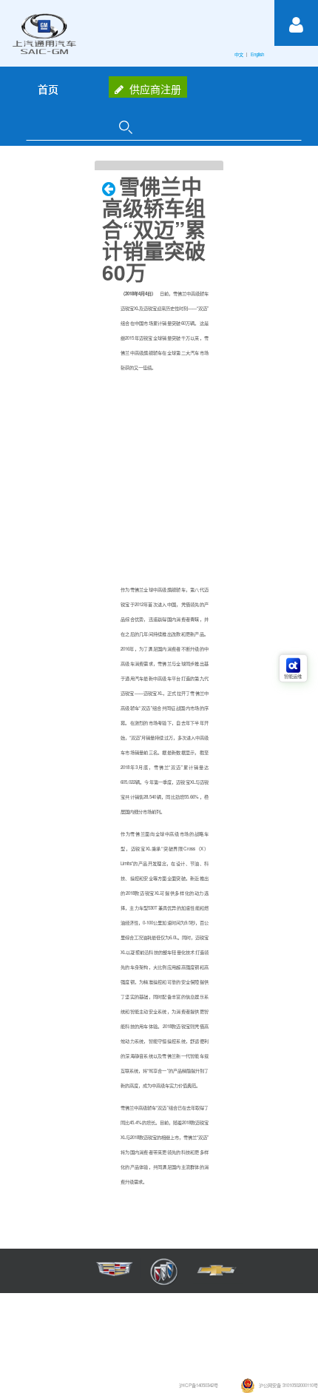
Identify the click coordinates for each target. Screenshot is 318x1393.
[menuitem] (48, 88)
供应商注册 (155, 88)
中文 (239, 54)
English (258, 54)
